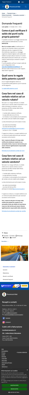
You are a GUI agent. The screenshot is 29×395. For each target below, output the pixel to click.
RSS (3, 349)
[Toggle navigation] (3, 7)
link (6, 382)
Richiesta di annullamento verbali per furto (13, 151)
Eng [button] (22, 2)
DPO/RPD (4, 361)
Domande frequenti (8, 279)
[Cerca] (26, 7)
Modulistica (6, 273)
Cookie (3, 355)
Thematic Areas (11, 13)
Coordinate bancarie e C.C (9, 330)
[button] (14, 392)
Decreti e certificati (8, 276)
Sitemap (4, 356)
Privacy (3, 353)
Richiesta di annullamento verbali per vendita (14, 211)
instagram (8, 322)
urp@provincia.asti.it (11, 313)
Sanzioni (5, 270)
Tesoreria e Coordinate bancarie (7, 367)
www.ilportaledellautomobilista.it (11, 67)
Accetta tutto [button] (14, 385)
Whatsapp (20, 236)
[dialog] (14, 381)
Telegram (6, 237)
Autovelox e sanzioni (18, 15)
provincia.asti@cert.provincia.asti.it (14, 315)
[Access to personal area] (18, 2)
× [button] (27, 370)
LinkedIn (14, 237)
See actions (4, 241)
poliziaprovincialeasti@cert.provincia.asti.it (13, 128)
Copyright (4, 358)
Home (3, 13)
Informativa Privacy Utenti (7, 363)
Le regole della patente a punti (10, 88)
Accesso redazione (22, 352)
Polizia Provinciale (6, 15)
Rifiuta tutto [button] (14, 389)
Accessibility (5, 351)
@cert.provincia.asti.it (18, 189)
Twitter (13, 236)
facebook (8, 318)
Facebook (6, 236)
